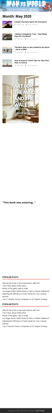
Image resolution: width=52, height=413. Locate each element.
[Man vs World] (26, 10)
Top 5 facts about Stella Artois (14, 286)
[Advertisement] (20, 162)
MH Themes (40, 411)
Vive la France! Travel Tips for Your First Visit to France (32, 61)
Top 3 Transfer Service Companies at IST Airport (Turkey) (24, 299)
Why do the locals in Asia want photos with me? (21, 283)
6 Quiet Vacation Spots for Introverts (31, 22)
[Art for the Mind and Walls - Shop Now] (20, 99)
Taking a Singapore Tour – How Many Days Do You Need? (31, 35)
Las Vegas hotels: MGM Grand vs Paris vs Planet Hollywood (25, 291)
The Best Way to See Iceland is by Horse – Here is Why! (32, 48)
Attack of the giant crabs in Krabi (15, 288)
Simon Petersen (33, 25)
